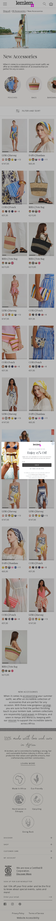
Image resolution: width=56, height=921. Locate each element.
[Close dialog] (53, 443)
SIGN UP (37, 465)
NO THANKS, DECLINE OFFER (37, 468)
